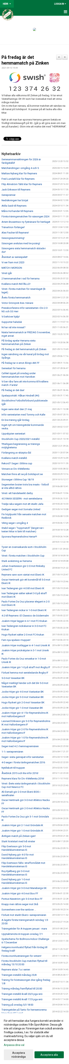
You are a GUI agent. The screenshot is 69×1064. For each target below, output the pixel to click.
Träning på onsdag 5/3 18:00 (17, 1004)
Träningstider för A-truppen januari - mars (24, 928)
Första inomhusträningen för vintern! (21, 955)
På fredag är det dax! (13, 390)
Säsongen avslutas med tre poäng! (21, 243)
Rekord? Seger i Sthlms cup (17, 463)
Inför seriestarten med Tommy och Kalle (23, 414)
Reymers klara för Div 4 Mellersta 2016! (23, 778)
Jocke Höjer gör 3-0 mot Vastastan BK (23, 697)
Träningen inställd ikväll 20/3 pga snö (22, 994)
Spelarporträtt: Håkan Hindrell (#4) (20, 395)
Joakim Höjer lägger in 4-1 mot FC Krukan (24, 621)
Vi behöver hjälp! (11, 316)
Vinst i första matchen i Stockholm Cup (23, 555)
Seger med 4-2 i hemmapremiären (20, 746)
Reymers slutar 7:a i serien (16, 969)
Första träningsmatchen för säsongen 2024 (25, 216)
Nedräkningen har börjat (15, 200)
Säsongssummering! (13, 238)
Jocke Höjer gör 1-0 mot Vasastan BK (22, 707)
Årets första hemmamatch (16, 297)
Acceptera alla (49, 1054)
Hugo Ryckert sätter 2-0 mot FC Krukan (23, 634)
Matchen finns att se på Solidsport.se (22, 474)
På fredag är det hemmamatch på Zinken (24, 349)
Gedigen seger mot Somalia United (21, 509)
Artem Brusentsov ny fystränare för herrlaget (26, 221)
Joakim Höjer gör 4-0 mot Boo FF (20, 893)
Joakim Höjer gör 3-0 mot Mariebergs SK (24, 888)
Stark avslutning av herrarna (17, 561)
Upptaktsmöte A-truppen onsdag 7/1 (22, 934)
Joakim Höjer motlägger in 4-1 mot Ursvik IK (26, 645)
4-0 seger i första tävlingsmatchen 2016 (23, 762)
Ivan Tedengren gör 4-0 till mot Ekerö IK (23, 588)
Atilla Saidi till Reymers (14, 205)
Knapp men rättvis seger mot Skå (20, 904)
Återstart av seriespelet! (15, 257)
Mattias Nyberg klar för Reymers (19, 173)
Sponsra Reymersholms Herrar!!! (19, 536)
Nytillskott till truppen (13, 767)
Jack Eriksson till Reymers (16, 189)
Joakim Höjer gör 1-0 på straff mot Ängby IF (26, 667)
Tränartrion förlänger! (13, 227)
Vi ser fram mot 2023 (13, 262)
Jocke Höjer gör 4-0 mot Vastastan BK (23, 691)
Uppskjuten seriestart (13, 433)
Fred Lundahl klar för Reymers (18, 178)
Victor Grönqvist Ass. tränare (17, 303)
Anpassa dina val (14, 1045)
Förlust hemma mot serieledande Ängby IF (25, 672)
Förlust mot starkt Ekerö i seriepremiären (24, 915)
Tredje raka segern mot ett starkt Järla (22, 504)
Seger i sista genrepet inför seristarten (23, 757)
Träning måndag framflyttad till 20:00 (22, 988)
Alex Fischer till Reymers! (15, 232)
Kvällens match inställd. (14, 458)
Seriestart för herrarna (13, 368)
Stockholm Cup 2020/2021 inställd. (21, 439)
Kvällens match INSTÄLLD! (16, 283)
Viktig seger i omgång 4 (15, 523)
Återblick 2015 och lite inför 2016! (20, 773)
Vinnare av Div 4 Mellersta (16, 468)
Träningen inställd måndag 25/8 (19, 974)
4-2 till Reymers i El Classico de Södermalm (25, 615)
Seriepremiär (9, 195)
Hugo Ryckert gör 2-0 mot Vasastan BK (23, 702)
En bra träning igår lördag (15, 420)
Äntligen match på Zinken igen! (19, 836)
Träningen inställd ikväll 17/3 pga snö (22, 999)
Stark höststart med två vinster (18, 841)
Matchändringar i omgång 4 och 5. (20, 168)
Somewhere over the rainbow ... (19, 909)
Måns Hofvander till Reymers (17, 211)
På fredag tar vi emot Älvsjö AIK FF (20, 362)
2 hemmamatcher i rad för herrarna (20, 278)
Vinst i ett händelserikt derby (17, 493)
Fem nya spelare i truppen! (16, 640)
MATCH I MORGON (12, 267)
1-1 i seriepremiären (12, 751)
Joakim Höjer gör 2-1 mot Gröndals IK (22, 825)
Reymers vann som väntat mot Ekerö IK (23, 574)
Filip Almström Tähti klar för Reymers (22, 184)
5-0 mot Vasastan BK (13, 678)
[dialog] (34, 1038)
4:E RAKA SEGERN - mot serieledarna (22, 498)
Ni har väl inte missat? (13, 327)
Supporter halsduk (12, 322)
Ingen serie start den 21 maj (17, 409)
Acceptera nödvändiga (19, 1054)
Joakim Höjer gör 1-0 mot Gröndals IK (22, 830)
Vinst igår (7, 273)
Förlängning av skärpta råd (16, 452)
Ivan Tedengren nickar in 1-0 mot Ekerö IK (24, 610)
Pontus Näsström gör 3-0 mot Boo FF (22, 898)
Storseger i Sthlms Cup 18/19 (18, 479)
